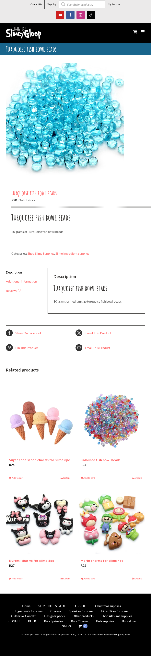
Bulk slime (129, 621)
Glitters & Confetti (23, 616)
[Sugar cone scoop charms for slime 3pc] (39, 420)
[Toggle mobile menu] (143, 32)
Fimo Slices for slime (114, 611)
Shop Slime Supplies (41, 253)
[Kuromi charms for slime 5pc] (39, 520)
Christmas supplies (108, 606)
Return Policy (69, 634)
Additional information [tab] (21, 281)
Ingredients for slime (28, 611)
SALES (66, 626)
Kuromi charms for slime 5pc (31, 560)
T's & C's (82, 634)
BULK (32, 621)
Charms (55, 611)
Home (26, 606)
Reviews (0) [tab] (13, 290)
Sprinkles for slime (81, 611)
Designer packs (54, 616)
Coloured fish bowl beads (101, 460)
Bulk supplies (105, 621)
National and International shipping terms (109, 634)
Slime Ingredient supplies (72, 253)
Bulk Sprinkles (53, 621)
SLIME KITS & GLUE (52, 606)
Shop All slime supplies (116, 616)
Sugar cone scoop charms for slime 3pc (39, 460)
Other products (83, 616)
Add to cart (17, 477)
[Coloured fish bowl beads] (111, 420)
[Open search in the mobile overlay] (82, 4)
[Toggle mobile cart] (135, 32)
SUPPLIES (80, 606)
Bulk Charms (79, 621)
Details (66, 477)
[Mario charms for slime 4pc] (111, 520)
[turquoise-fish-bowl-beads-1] (75, 121)
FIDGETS (14, 621)
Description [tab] (14, 272)
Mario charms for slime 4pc (102, 560)
